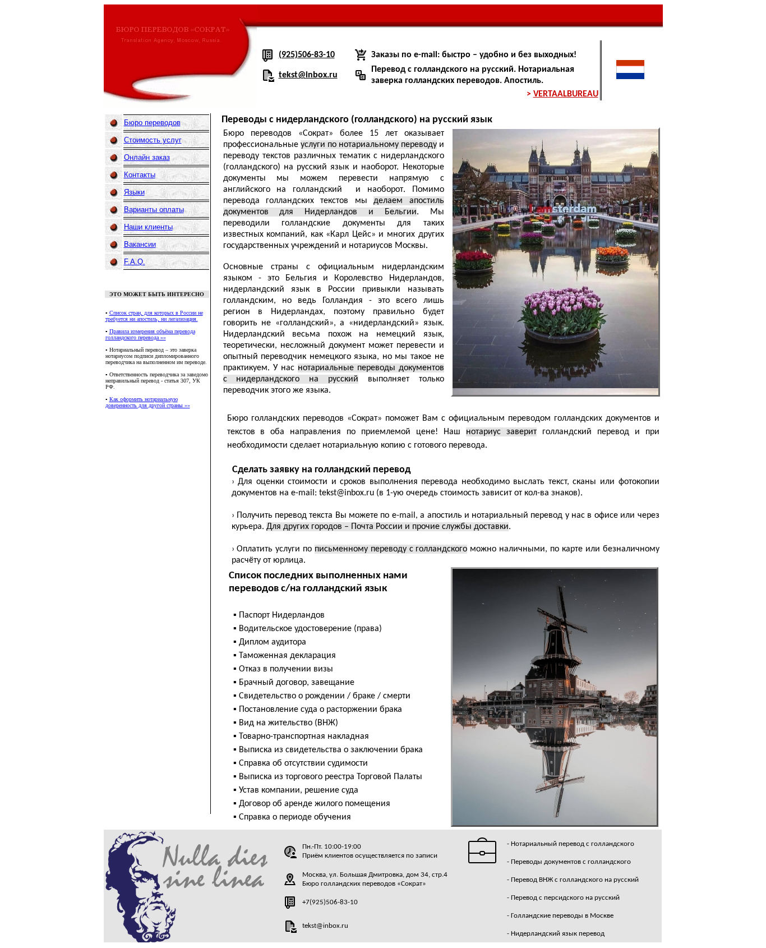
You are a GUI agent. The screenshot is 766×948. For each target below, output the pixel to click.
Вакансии (140, 244)
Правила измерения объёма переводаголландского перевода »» (150, 334)
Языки (134, 192)
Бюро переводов (152, 122)
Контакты (139, 175)
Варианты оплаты (154, 209)
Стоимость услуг (153, 140)
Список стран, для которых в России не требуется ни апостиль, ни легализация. (154, 316)
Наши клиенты (148, 227)
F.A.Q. (134, 261)
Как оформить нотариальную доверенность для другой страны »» (147, 402)
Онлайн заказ (147, 157)
